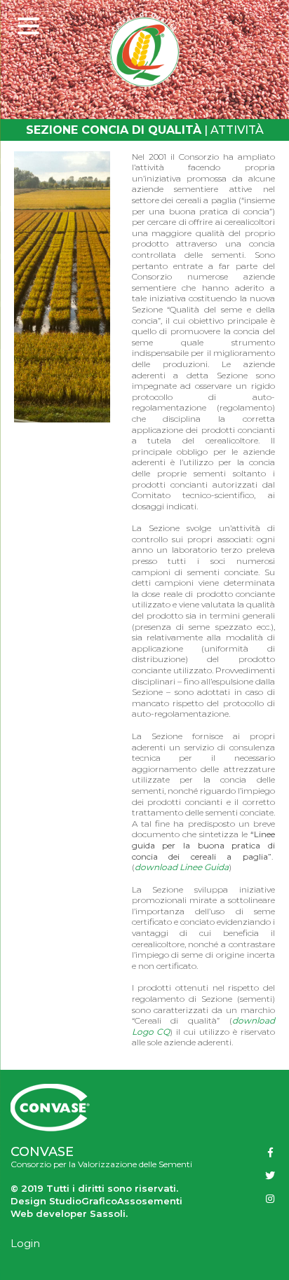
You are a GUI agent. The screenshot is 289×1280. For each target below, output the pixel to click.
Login (25, 1243)
